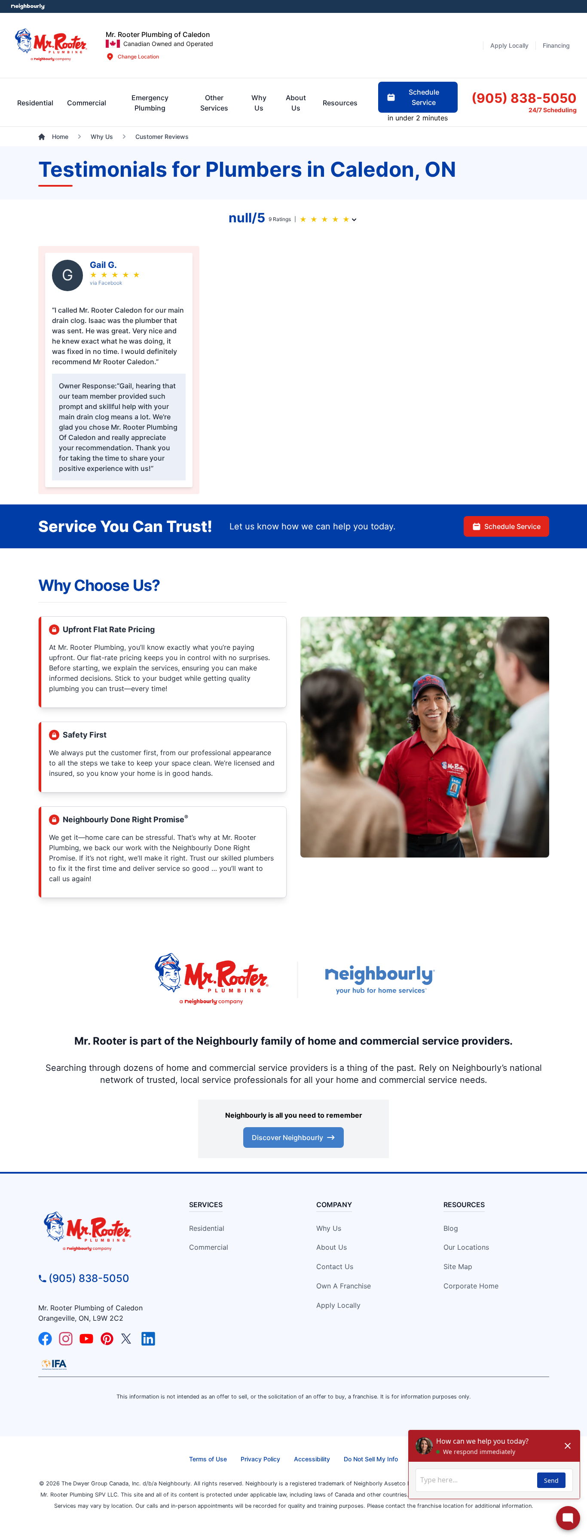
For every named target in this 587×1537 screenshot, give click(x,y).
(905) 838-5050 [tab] (524, 98)
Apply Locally (338, 1305)
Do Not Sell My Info (371, 1459)
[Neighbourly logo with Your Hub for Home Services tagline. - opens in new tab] (379, 980)
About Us (331, 1247)
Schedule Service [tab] (424, 97)
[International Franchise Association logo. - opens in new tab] (54, 1364)
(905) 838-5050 (89, 1278)
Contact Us (334, 1266)
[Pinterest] (107, 1339)
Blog (450, 1228)
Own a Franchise (343, 1286)
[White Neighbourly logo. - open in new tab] (28, 6)
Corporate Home (470, 1286)
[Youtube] (86, 1339)
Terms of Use (208, 1459)
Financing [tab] (556, 45)
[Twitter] (128, 1339)
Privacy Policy (260, 1459)
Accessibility (312, 1459)
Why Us (328, 1228)
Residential (206, 1228)
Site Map (457, 1266)
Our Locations (466, 1247)
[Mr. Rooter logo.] (51, 45)
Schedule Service (512, 526)
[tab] (149, 103)
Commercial (208, 1247)
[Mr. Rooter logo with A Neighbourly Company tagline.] (103, 1232)
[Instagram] (66, 1339)
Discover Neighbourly (287, 1137)
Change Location (138, 56)
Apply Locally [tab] (509, 45)
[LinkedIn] (148, 1339)
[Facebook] (45, 1339)
